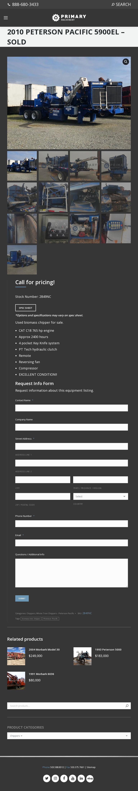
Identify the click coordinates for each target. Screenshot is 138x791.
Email (19, 535)
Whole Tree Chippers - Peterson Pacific (55, 613)
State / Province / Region (87, 488)
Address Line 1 (23, 455)
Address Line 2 (23, 471)
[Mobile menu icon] (6, 18)
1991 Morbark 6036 (41, 674)
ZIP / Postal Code (25, 505)
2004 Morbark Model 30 (44, 649)
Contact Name (24, 400)
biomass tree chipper (31, 619)
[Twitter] (46, 778)
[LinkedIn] (81, 778)
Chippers (31, 613)
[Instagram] (55, 778)
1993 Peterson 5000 (108, 649)
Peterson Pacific (50, 619)
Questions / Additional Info (29, 554)
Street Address (24, 438)
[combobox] (69, 735)
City (17, 488)
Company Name (24, 419)
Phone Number (24, 516)
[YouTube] (72, 778)
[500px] (89, 778)
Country (78, 504)
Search (127, 705)
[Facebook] (64, 778)
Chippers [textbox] (16, 735)
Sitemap (91, 767)
